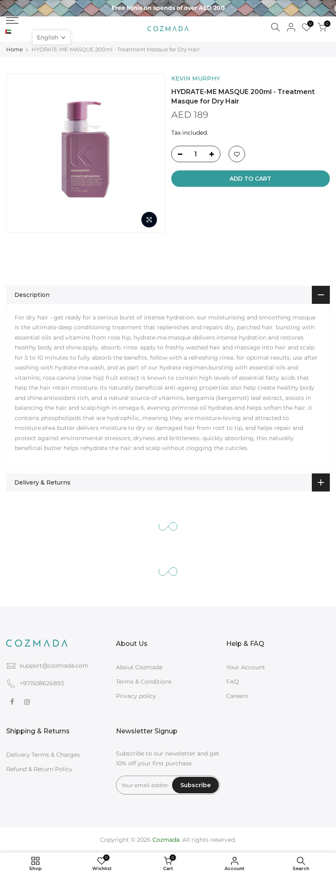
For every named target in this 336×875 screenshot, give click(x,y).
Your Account (245, 667)
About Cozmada (139, 667)
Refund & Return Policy (39, 769)
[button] (51, 37)
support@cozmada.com (54, 665)
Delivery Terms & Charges (43, 754)
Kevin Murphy (195, 78)
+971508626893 (42, 683)
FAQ (232, 681)
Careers (237, 696)
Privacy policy (136, 696)
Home (14, 49)
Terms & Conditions (144, 681)
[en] (15, 32)
